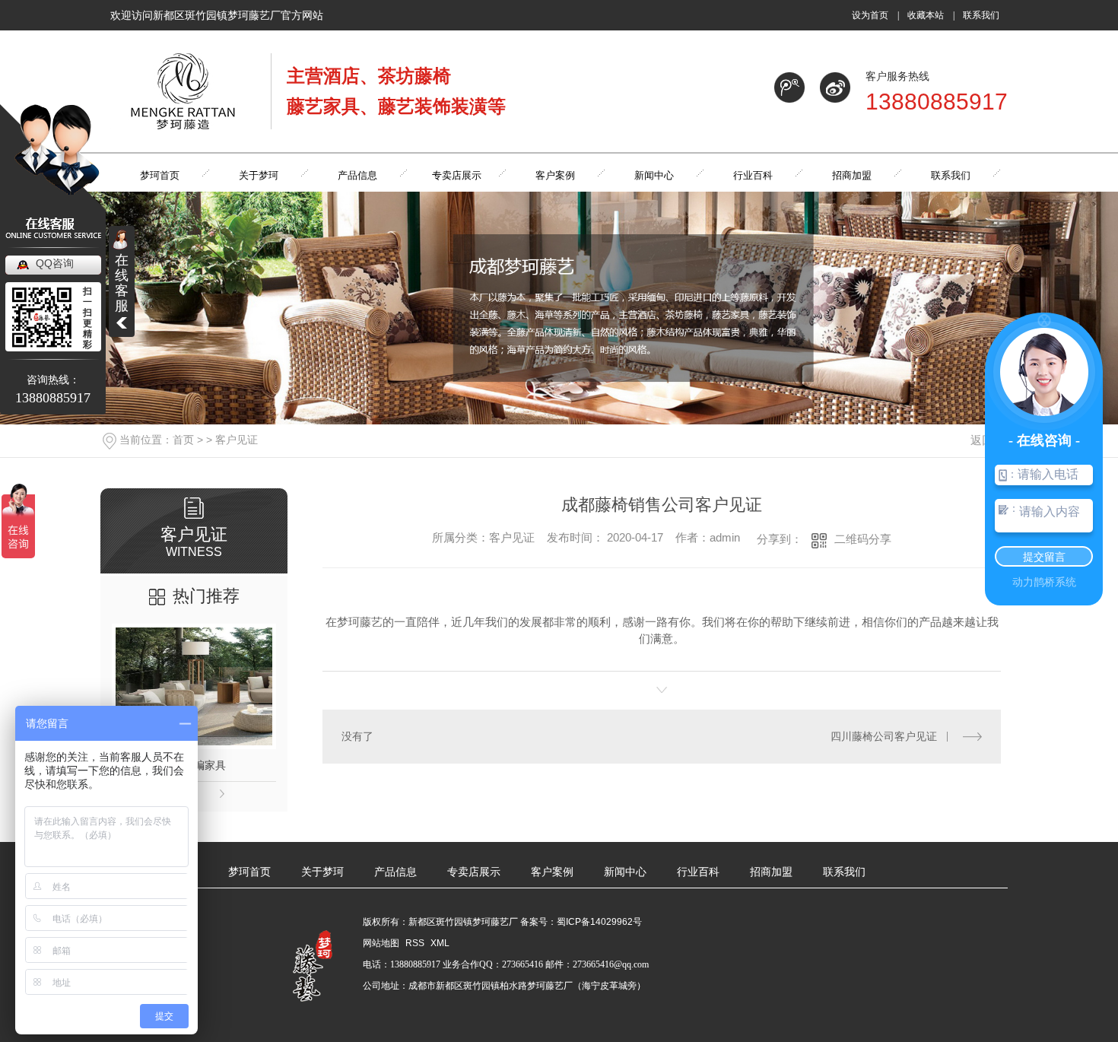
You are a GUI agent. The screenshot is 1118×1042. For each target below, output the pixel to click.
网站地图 (381, 943)
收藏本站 (925, 15)
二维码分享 (862, 538)
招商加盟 (771, 872)
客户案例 (552, 872)
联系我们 (981, 15)
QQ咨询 (55, 263)
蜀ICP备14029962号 (599, 922)
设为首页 (870, 15)
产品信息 (395, 872)
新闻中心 (625, 872)
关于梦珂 (322, 872)
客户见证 (236, 440)
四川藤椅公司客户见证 (884, 736)
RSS (416, 943)
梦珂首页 (249, 872)
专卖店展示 (473, 872)
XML (439, 943)
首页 (183, 440)
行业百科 (698, 872)
